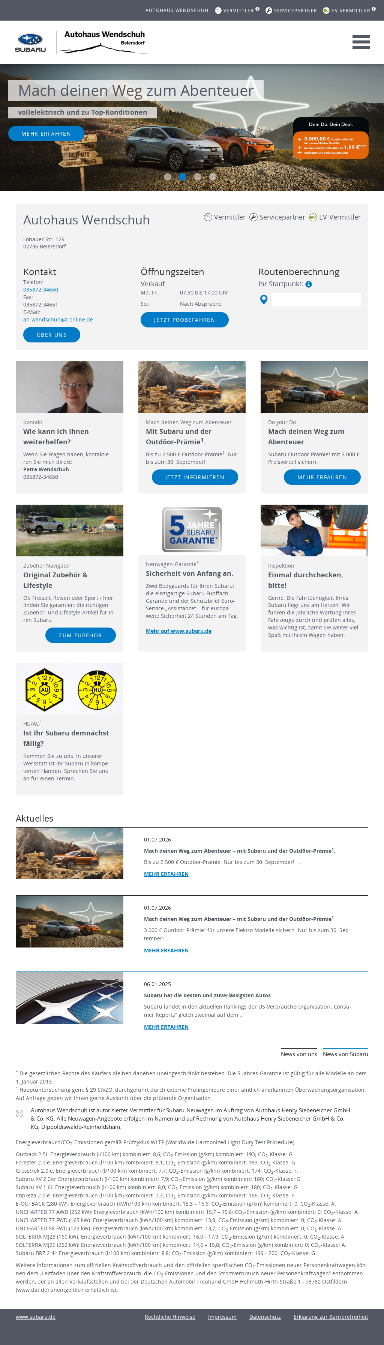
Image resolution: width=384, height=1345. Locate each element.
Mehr (166, 1026)
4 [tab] (212, 177)
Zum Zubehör (80, 635)
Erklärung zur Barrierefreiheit (331, 1316)
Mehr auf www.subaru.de (179, 630)
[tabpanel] (192, 128)
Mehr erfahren (46, 133)
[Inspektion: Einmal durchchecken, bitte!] (314, 530)
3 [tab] (197, 177)
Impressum (222, 1316)
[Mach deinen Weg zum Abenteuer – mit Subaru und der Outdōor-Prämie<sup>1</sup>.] (69, 853)
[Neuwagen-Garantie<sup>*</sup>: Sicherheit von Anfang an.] (192, 530)
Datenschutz (265, 1316)
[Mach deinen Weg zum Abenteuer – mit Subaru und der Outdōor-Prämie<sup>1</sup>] (69, 921)
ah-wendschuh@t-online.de (58, 319)
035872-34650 (40, 289)
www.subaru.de (36, 1316)
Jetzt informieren (195, 477)
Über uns (52, 334)
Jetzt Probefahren (184, 319)
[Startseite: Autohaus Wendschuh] (30, 42)
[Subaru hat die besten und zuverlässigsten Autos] (69, 998)
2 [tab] (182, 177)
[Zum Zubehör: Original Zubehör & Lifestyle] (69, 530)
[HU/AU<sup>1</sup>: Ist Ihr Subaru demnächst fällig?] (69, 688)
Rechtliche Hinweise (170, 1316)
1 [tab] (167, 177)
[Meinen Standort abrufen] (263, 299)
